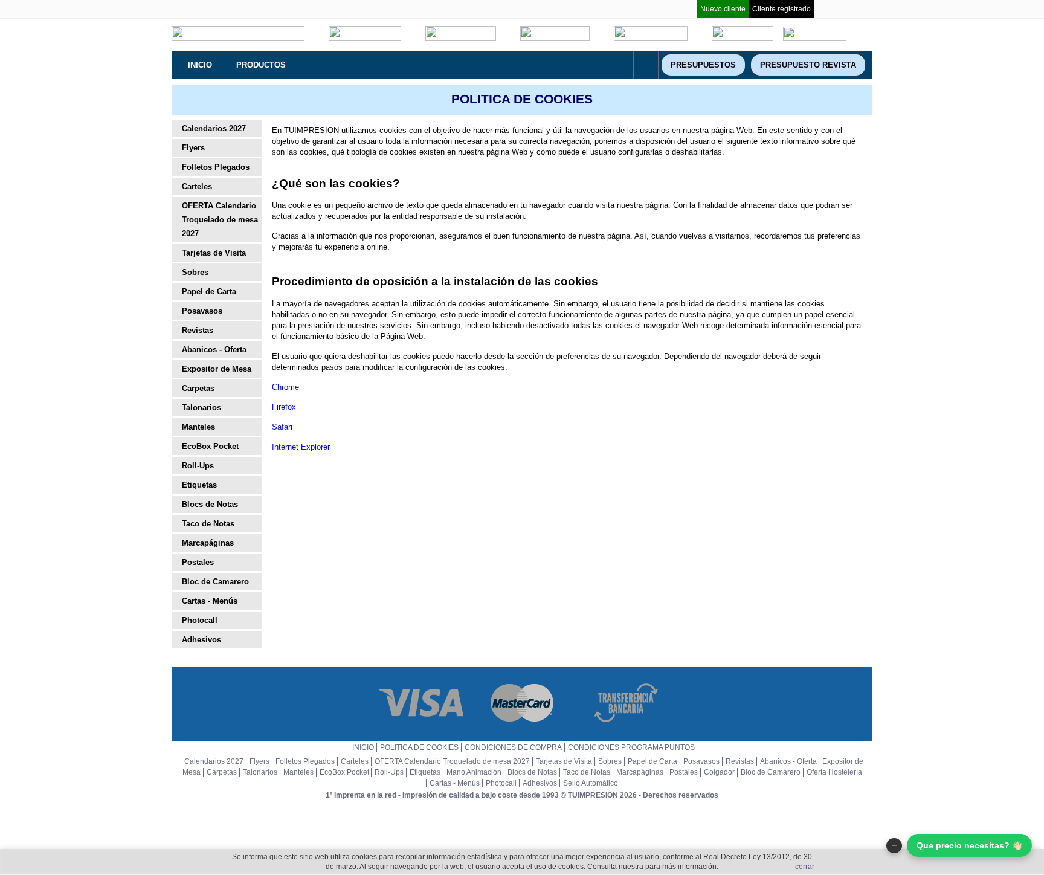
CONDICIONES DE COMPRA (513, 747)
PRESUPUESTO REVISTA (808, 64)
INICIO (363, 747)
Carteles (197, 186)
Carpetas (198, 388)
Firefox (284, 407)
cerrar (804, 866)
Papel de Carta (209, 291)
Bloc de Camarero (215, 581)
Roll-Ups (198, 465)
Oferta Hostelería (834, 772)
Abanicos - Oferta (214, 349)
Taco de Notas (208, 523)
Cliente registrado (781, 9)
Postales (198, 562)
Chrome (285, 387)
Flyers (193, 147)
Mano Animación (473, 772)
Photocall (200, 620)
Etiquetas (199, 484)
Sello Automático (590, 783)
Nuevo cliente (723, 9)
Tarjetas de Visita (214, 252)
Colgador (719, 772)
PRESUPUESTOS (703, 64)
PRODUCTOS (261, 64)
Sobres (195, 272)
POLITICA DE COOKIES (419, 747)
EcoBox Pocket (210, 446)
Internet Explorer (301, 446)
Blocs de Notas (210, 504)
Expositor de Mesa (216, 368)
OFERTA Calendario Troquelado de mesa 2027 (220, 219)
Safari (282, 426)
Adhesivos (201, 639)
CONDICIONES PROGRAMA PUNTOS (631, 747)
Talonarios (201, 407)
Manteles (198, 426)
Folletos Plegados (216, 167)
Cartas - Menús (209, 600)
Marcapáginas (208, 542)
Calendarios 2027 (214, 128)
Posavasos (202, 310)
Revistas (197, 330)
